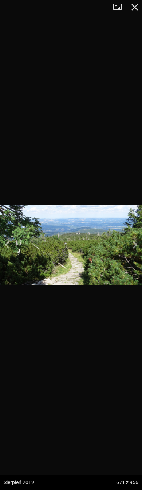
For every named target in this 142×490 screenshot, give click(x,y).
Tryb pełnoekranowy (120, 7)
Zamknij (134, 7)
